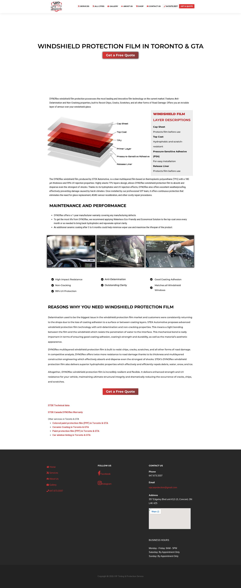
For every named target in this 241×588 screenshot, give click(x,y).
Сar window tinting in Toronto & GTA (71, 435)
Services (84, 6)
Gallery (113, 6)
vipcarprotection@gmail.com (163, 487)
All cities (99, 6)
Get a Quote (187, 6)
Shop (141, 6)
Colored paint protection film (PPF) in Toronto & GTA (80, 423)
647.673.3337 (172, 6)
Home (52, 467)
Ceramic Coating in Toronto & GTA (70, 427)
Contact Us (155, 6)
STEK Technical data (58, 405)
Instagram (106, 484)
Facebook (105, 474)
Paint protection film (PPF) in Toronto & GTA (75, 431)
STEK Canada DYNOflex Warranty (65, 412)
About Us (128, 6)
